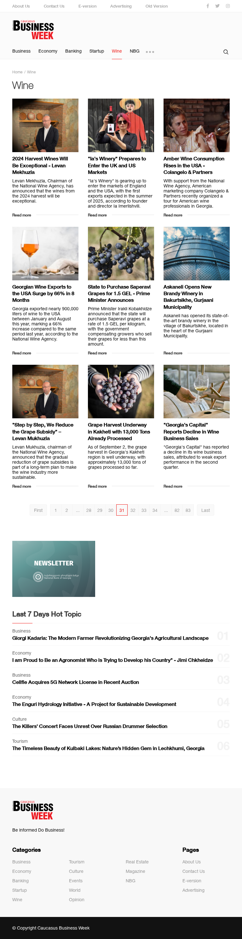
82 (177, 510)
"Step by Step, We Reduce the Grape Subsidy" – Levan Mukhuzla (42, 431)
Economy (47, 51)
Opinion (76, 899)
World (74, 890)
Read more (21, 215)
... (78, 510)
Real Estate (137, 861)
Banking (73, 51)
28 (88, 510)
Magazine (135, 871)
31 (121, 510)
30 (110, 510)
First (38, 510)
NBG (135, 51)
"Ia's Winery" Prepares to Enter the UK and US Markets (117, 165)
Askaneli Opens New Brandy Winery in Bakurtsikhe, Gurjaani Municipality (188, 296)
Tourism (76, 861)
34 (155, 510)
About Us (21, 6)
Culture (76, 871)
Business (21, 51)
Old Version (157, 6)
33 (144, 510)
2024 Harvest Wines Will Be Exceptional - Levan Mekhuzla (40, 165)
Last (205, 510)
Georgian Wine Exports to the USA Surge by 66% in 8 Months (43, 293)
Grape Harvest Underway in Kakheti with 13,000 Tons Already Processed (119, 431)
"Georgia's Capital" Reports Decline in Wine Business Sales (191, 431)
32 (132, 510)
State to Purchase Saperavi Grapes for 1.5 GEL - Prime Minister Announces (119, 293)
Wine (117, 51)
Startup (96, 51)
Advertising (121, 6)
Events (76, 880)
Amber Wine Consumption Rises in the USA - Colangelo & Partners (194, 165)
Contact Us (54, 6)
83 (188, 510)
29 (99, 510)
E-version (87, 6)
